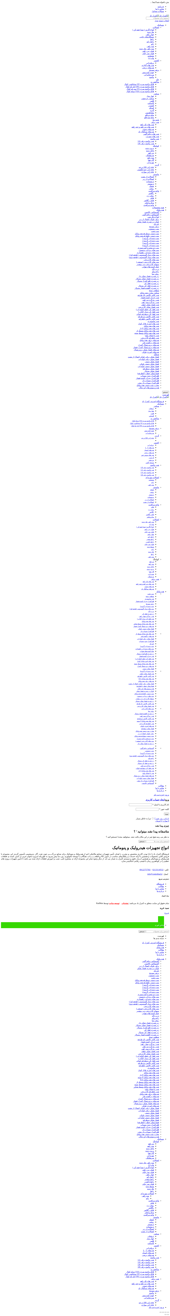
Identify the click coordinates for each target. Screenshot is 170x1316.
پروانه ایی (150, 63)
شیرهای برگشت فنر (150, 343)
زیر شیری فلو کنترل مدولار (148, 281)
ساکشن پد (155, 82)
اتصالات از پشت (147, 177)
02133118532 (157, 870)
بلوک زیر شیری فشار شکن (148, 222)
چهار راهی (150, 34)
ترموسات (150, 181)
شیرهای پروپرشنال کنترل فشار (146, 347)
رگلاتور (151, 193)
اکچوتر (156, 61)
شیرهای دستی (148, 129)
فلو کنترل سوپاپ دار (150, 380)
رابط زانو (150, 42)
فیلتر (152, 198)
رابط (152, 39)
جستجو (165, 392)
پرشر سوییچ (154, 70)
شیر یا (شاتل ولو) (152, 335)
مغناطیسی (149, 113)
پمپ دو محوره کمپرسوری (148, 248)
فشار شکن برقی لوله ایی (148, 359)
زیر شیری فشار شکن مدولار (147, 279)
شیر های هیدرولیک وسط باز (147, 331)
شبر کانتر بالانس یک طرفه (148, 295)
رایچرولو (155, 271)
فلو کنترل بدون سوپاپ (150, 376)
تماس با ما (159, 889)
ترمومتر (150, 184)
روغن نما (155, 274)
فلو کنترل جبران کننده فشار (147, 378)
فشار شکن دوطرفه (151, 369)
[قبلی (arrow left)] (168, 1314)
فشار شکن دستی (152, 362)
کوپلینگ (156, 146)
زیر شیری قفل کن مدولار (148, 286)
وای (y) (151, 58)
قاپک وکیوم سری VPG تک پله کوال (139, 87)
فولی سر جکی (148, 53)
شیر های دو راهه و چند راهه (143, 127)
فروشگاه (160, 884)
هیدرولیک (160, 210)
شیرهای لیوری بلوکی (150, 352)
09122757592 (145, 870)
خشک (151, 186)
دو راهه (151, 153)
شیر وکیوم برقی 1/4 (146, 141)
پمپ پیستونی (153, 229)
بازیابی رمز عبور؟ (161, 818)
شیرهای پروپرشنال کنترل (148, 345)
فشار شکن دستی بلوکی (149, 364)
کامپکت (151, 103)
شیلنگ (156, 354)
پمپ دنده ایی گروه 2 (150, 241)
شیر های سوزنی (152, 136)
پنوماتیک (160, 25)
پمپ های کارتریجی (151, 260)
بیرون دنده (149, 148)
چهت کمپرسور (148, 72)
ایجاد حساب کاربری (155, 799)
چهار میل (150, 96)
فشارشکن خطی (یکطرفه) (148, 373)
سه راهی (150, 46)
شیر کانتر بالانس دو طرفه (148, 316)
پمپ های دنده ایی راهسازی (148, 252)
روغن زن (150, 196)
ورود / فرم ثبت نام (156, 1307)
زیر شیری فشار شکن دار (149, 276)
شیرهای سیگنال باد (146, 132)
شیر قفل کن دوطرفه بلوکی (147, 314)
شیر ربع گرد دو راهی (150, 300)
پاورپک (156, 224)
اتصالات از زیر (148, 179)
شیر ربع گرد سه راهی (150, 302)
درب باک (155, 269)
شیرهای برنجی (148, 68)
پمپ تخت (155, 231)
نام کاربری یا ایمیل (160, 805)
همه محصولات (158, 207)
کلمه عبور (164, 809)
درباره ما (160, 891)
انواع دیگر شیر (153, 217)
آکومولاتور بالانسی (151, 212)
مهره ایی (150, 162)
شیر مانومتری (153, 321)
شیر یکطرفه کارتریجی (150, 338)
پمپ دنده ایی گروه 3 (150, 243)
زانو (152, 44)
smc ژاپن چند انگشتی (145, 170)
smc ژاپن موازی (147, 172)
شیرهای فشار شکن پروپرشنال (146, 350)
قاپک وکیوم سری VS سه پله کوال (140, 89)
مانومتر (156, 174)
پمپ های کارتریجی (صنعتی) (147, 262)
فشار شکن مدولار (151, 371)
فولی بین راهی (148, 51)
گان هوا (151, 160)
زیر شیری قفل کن (151, 283)
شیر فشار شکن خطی (150, 305)
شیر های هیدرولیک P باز (149, 328)
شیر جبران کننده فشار (150, 298)
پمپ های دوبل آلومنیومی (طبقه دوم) (144, 257)
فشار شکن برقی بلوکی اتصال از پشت (143, 357)
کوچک (151, 108)
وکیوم (151, 77)
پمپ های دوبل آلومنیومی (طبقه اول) (144, 255)
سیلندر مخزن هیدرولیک (149, 293)
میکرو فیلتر (149, 203)
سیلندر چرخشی (147, 98)
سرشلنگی (150, 155)
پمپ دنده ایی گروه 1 (150, 238)
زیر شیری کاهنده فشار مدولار (147, 288)
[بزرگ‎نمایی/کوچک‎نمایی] (161, 1312)
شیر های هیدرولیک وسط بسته (146, 333)
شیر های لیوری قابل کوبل (148, 324)
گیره (152, 110)
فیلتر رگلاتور (149, 200)
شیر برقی (155, 122)
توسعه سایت (114, 903)
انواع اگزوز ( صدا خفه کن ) (143, 30)
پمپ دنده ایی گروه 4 (150, 245)
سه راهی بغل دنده (146, 49)
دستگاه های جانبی (146, 37)
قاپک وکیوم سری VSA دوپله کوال (140, 91)
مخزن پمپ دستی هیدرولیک (148, 385)
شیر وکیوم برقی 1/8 (146, 143)
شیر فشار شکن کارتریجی (148, 307)
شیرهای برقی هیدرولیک (149, 340)
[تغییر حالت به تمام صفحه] (163, 1312)
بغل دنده (150, 32)
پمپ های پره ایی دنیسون (149, 250)
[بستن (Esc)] (168, 1312)
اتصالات (156, 27)
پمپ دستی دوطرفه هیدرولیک (147, 234)
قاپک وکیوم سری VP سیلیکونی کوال (139, 84)
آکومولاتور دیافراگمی (150, 215)
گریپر (157, 165)
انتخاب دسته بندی (162, 21)
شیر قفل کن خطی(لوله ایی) (147, 309)
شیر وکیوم (154, 139)
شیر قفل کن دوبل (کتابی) (148, 312)
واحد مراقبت (153, 191)
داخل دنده (150, 151)
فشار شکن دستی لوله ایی (148, 366)
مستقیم (151, 56)
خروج (166, 913)
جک (157, 79)
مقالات (161, 886)
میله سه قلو (149, 117)
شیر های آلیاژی (148, 65)
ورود (166, 814)
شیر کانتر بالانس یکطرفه (149, 319)
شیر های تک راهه (147, 125)
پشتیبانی (124, 903)
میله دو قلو (149, 115)
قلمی (152, 101)
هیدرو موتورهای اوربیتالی (149, 388)
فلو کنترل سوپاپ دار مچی (148, 383)
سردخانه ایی (149, 75)
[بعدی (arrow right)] (166, 1314)
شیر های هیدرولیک (151, 326)
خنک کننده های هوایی (150, 267)
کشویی (151, 106)
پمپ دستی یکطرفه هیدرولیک (147, 236)
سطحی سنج (154, 290)
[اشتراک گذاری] (166, 1312)
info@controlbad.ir (154, 874)
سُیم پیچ (156, 120)
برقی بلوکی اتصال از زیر (149, 219)
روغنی (151, 189)
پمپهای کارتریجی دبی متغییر (148, 264)
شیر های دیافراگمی (151, 134)
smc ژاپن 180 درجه (146, 167)
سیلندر (156, 94)
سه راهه (150, 158)
